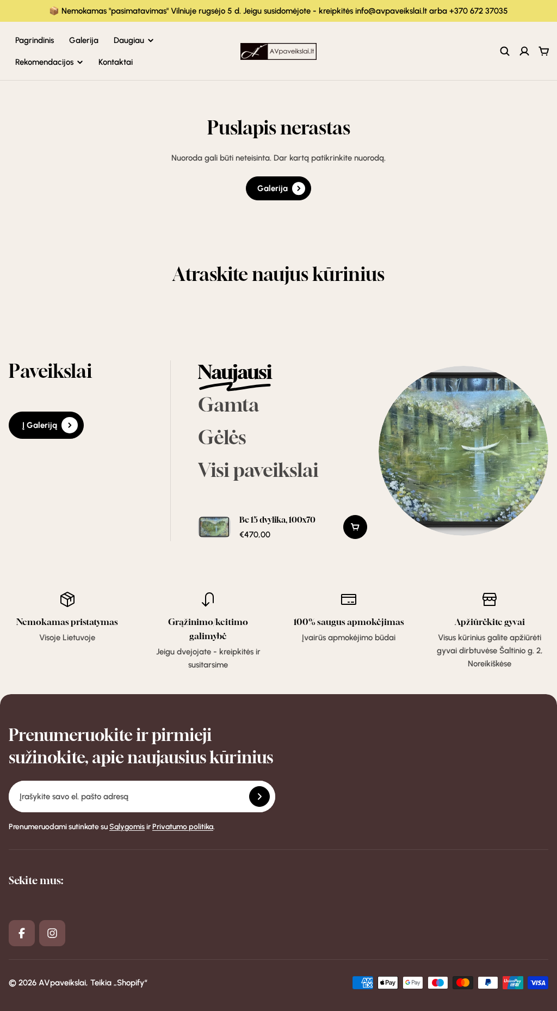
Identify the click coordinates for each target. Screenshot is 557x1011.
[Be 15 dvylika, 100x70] (283, 527)
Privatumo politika (182, 826)
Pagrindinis (34, 40)
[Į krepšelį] (355, 527)
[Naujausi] (283, 372)
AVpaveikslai (62, 983)
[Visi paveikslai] (283, 470)
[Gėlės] (283, 438)
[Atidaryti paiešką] (505, 51)
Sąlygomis (127, 826)
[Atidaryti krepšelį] (544, 51)
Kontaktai (115, 62)
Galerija (83, 40)
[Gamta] (283, 405)
